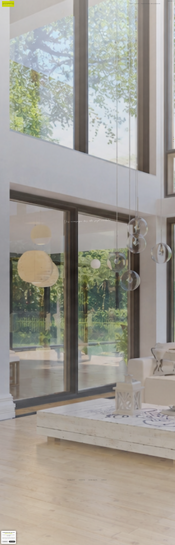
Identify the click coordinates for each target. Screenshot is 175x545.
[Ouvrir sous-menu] (133, 4)
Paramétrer (5, 541)
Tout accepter (12, 541)
